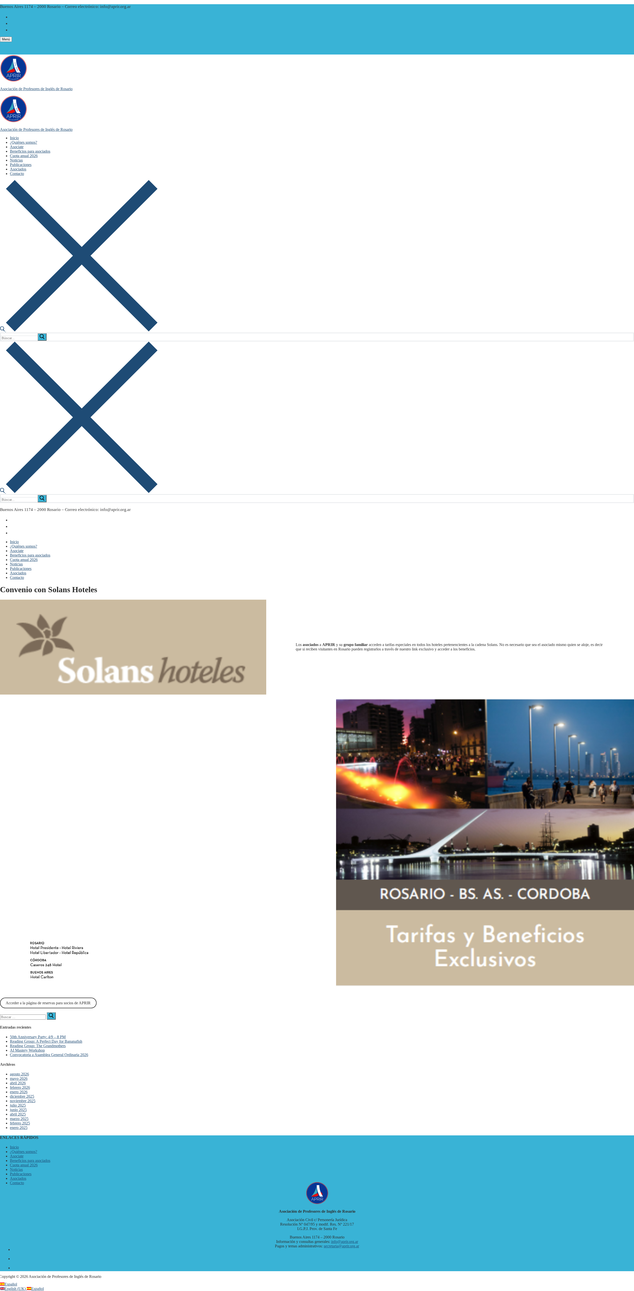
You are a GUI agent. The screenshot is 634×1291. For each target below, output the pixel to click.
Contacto (17, 1183)
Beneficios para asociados (30, 1160)
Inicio (14, 1147)
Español (10, 1284)
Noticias (16, 1169)
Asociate (17, 1156)
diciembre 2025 (22, 1096)
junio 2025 (18, 1110)
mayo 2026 (18, 1078)
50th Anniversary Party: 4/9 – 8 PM (38, 1037)
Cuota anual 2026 (24, 1165)
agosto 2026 (19, 1074)
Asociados (18, 1178)
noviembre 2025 (22, 1101)
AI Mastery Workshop (27, 1050)
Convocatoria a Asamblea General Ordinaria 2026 (49, 1055)
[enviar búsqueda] (42, 337)
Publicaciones (20, 1174)
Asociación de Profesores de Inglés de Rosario (36, 89)
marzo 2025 (19, 1119)
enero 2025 (18, 1127)
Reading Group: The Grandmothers (38, 1046)
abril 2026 (18, 1083)
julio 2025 (18, 1105)
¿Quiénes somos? (23, 1152)
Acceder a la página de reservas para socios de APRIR (48, 1003)
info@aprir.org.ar (344, 1241)
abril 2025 (18, 1114)
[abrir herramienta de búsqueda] (79, 330)
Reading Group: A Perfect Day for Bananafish (46, 1041)
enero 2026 (18, 1092)
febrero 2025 (20, 1123)
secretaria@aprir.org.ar (341, 1246)
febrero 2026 (20, 1087)
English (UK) (15, 1289)
